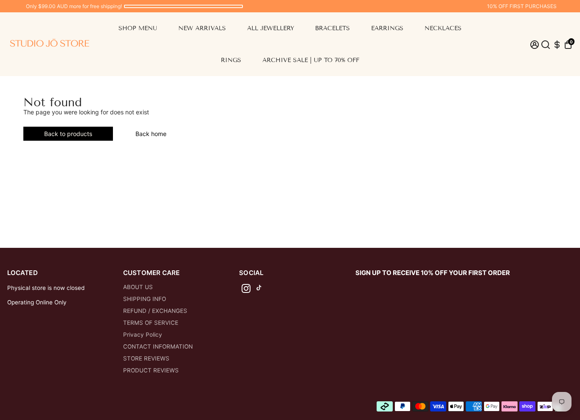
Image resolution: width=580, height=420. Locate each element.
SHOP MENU (137, 28)
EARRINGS (387, 28)
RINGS (231, 60)
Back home (150, 133)
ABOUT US (138, 287)
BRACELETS (332, 28)
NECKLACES (443, 28)
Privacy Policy (142, 334)
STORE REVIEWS (146, 358)
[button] (568, 44)
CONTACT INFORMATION (158, 346)
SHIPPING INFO (144, 298)
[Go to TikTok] (259, 290)
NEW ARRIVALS (202, 28)
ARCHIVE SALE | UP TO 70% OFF (310, 60)
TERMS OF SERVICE (150, 322)
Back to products (68, 133)
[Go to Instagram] (246, 290)
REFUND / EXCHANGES (155, 310)
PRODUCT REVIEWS (151, 370)
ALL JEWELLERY (270, 28)
